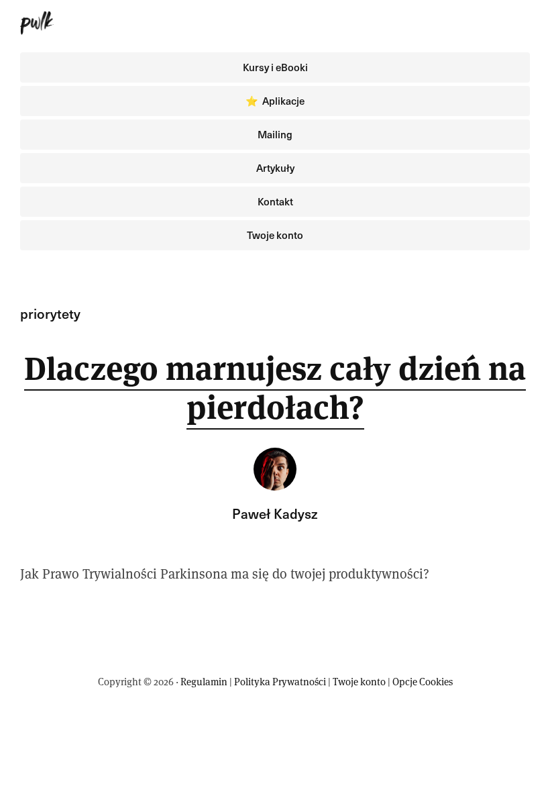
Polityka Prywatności (280, 681)
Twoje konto (359, 681)
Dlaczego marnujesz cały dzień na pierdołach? (275, 388)
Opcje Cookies (422, 681)
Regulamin (203, 681)
